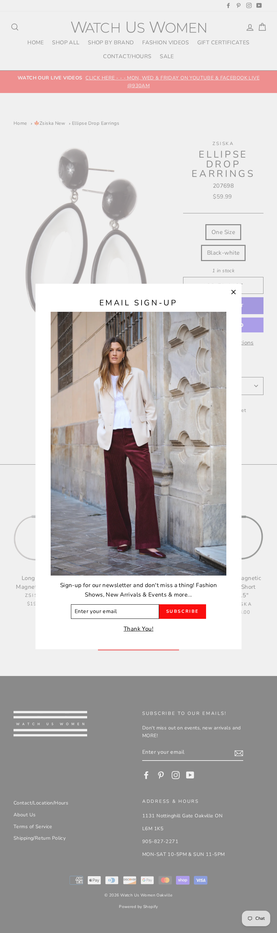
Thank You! (138, 629)
